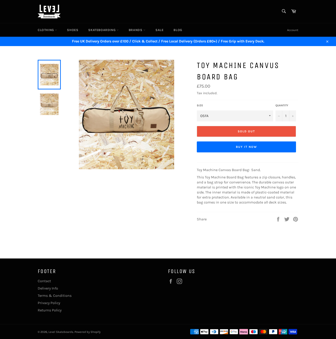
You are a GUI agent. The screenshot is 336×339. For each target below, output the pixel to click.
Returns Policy (49, 310)
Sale (159, 30)
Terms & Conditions (55, 295)
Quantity (281, 105)
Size (200, 105)
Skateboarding (102, 30)
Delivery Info (48, 288)
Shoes (72, 30)
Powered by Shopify (88, 332)
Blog (177, 30)
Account (292, 30)
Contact (44, 281)
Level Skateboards (60, 332)
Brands (136, 30)
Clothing (46, 30)
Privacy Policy (49, 303)
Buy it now (246, 147)
